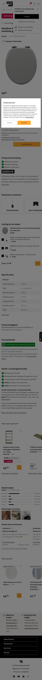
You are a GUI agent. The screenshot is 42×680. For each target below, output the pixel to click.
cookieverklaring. (29, 117)
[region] (21, 113)
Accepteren (24, 122)
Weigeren (9, 122)
